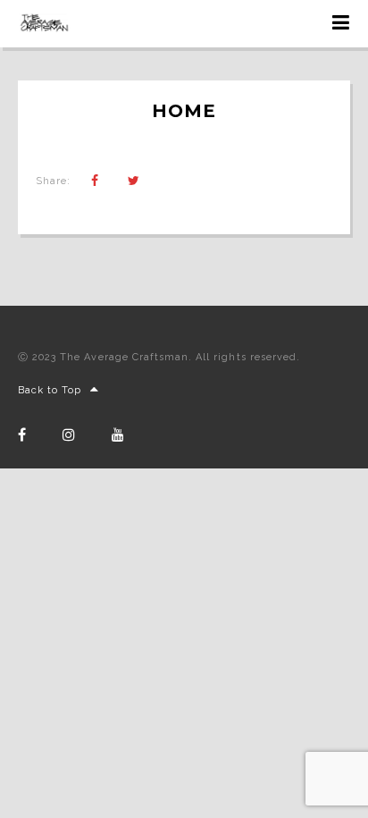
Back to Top (49, 390)
